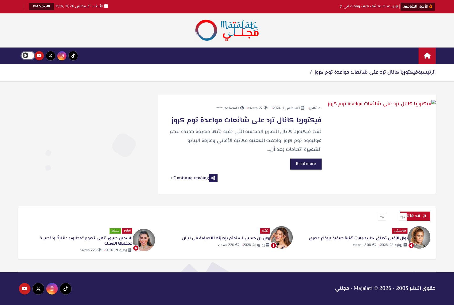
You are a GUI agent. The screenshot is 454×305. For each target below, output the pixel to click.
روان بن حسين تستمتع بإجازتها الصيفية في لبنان (226, 238)
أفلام (127, 230)
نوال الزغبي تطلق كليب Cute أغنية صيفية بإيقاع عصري (358, 238)
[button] (403, 217)
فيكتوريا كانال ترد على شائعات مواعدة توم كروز (366, 73)
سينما (115, 230)
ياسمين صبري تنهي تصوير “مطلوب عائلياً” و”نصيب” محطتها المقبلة (86, 241)
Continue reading (190, 178)
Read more (306, 164)
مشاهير (314, 108)
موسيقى (400, 230)
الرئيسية (427, 73)
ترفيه (265, 230)
